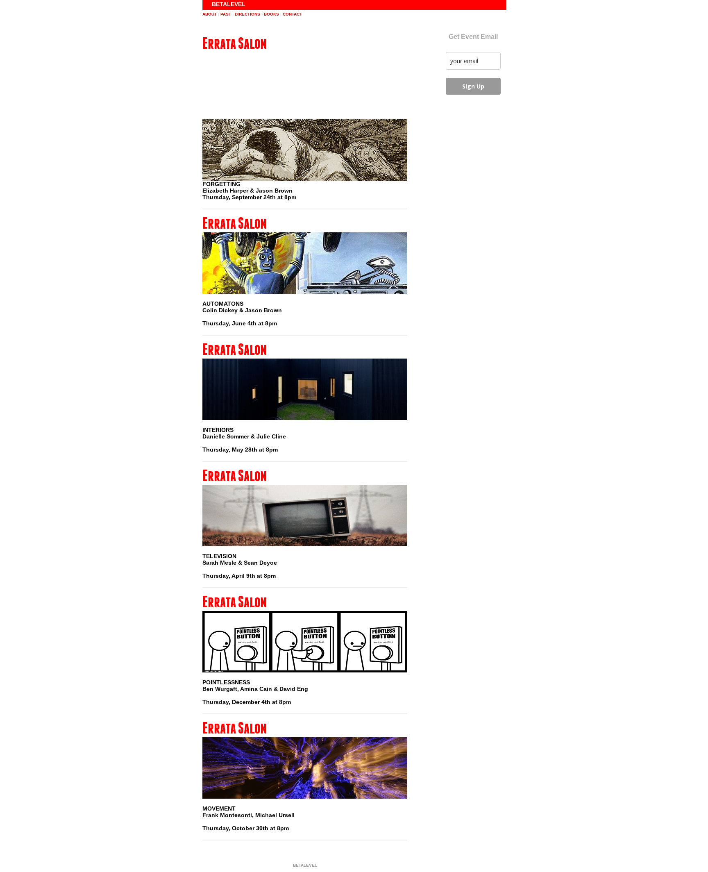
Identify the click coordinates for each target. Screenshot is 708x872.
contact (292, 14)
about (209, 14)
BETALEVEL (228, 4)
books (271, 14)
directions (247, 14)
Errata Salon (234, 43)
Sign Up (473, 86)
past (225, 14)
